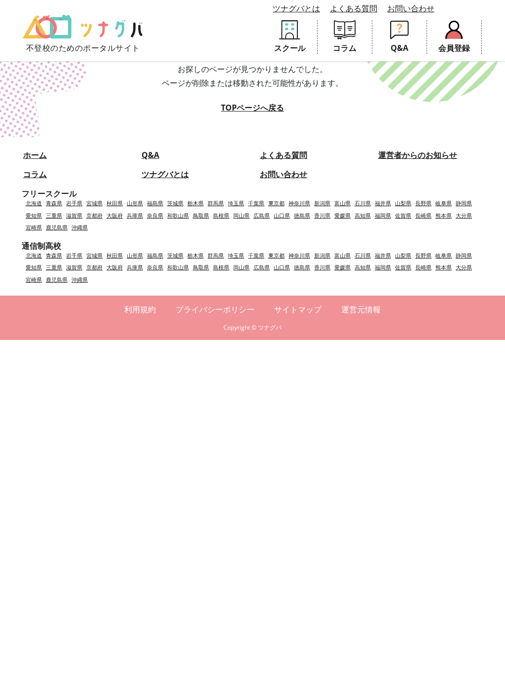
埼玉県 (236, 203)
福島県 (155, 203)
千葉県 (256, 203)
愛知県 (34, 215)
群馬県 (216, 203)
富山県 (342, 203)
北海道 (34, 203)
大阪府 (115, 215)
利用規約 (140, 309)
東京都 (276, 203)
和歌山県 (178, 215)
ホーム (35, 155)
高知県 (363, 215)
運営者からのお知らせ (417, 155)
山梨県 (403, 203)
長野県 (423, 203)
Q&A (150, 155)
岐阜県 (443, 203)
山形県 (135, 203)
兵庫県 (135, 215)
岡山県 (241, 215)
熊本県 (443, 215)
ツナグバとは (296, 8)
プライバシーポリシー (215, 309)
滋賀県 (74, 215)
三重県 (54, 215)
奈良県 (155, 215)
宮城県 (94, 203)
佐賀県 (403, 215)
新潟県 (322, 203)
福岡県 (383, 215)
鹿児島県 (57, 227)
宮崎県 (34, 227)
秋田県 (115, 203)
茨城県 (175, 203)
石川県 (363, 203)
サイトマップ (298, 309)
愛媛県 (342, 215)
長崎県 (423, 215)
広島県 (261, 215)
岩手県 (74, 203)
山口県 (282, 215)
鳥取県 (201, 215)
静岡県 (464, 203)
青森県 (54, 203)
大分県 (464, 215)
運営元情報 (361, 309)
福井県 (383, 203)
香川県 (322, 215)
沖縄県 (80, 227)
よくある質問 (353, 8)
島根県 (221, 215)
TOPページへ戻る (252, 107)
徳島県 (302, 215)
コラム (35, 174)
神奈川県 (299, 203)
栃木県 (195, 203)
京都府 (94, 215)
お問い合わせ (410, 8)
